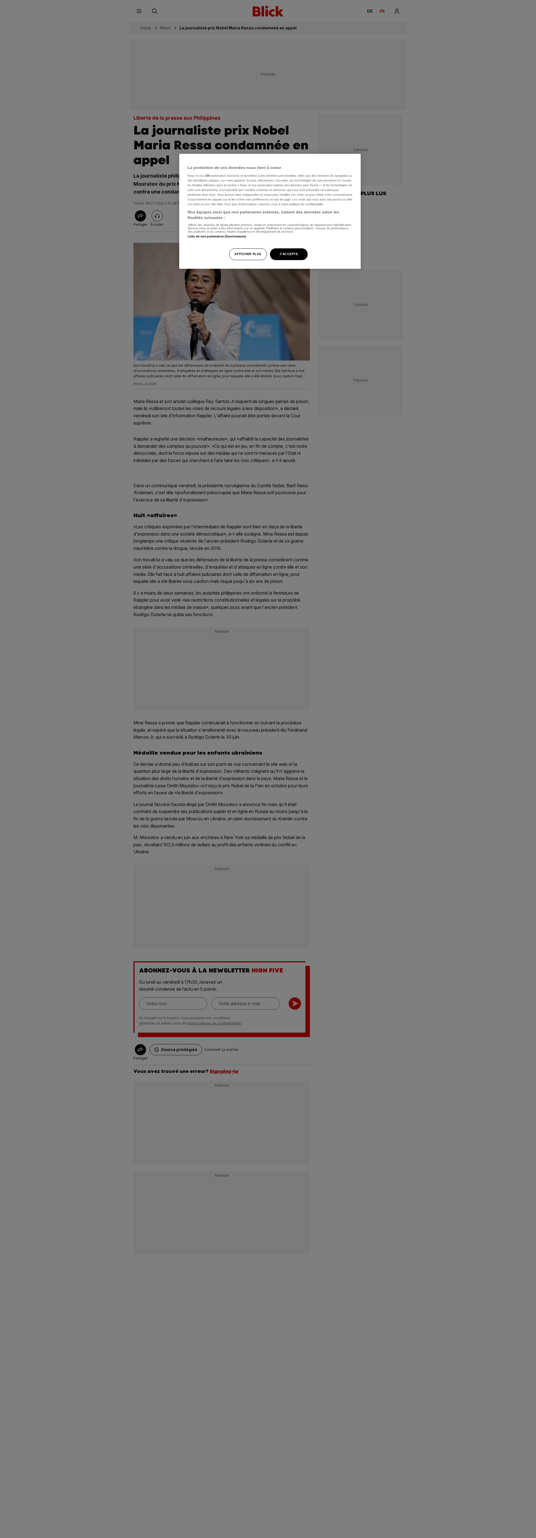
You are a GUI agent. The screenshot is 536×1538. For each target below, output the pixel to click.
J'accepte (288, 253)
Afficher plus (247, 253)
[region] (270, 211)
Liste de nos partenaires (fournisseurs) (217, 236)
